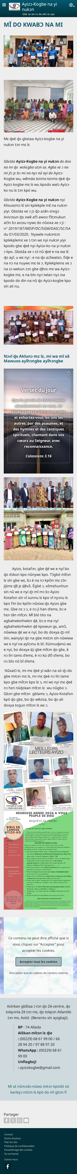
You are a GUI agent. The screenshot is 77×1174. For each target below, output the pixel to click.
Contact (8, 1134)
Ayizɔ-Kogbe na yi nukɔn (39, 6)
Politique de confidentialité (19, 1146)
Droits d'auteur (12, 1138)
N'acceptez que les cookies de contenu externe (38, 973)
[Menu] (6, 5)
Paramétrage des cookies (18, 1149)
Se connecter (11, 1153)
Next (69, 52)
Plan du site (10, 1142)
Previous (8, 52)
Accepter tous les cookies (38, 962)
